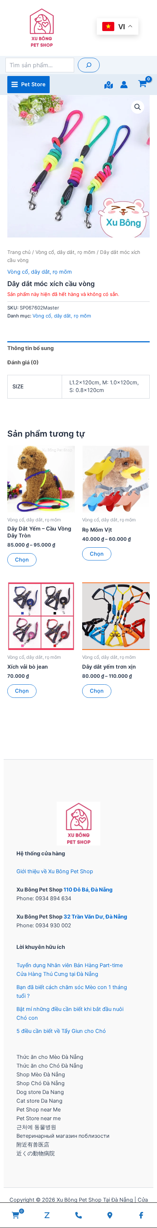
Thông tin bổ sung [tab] (30, 348)
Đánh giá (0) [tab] (23, 362)
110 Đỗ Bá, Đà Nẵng (88, 889)
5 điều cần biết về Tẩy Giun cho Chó (61, 1031)
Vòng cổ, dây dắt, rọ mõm (65, 252)
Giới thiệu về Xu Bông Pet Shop (54, 871)
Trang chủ (19, 252)
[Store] (108, 85)
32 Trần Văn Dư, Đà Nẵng (95, 916)
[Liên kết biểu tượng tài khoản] (124, 84)
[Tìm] (89, 65)
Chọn (22, 559)
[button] (137, 107)
